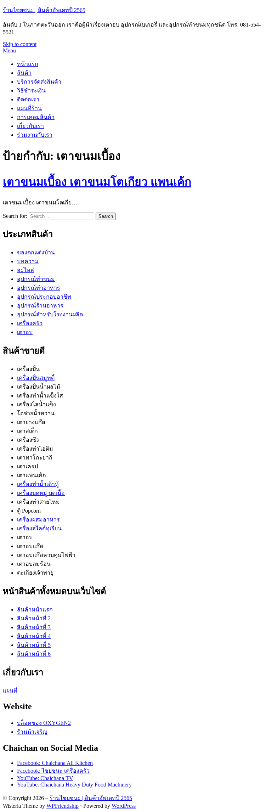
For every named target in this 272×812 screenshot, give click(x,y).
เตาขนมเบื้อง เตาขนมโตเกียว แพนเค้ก (97, 181)
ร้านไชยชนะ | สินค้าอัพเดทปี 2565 (44, 10)
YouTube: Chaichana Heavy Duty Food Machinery (74, 785)
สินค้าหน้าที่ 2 (34, 618)
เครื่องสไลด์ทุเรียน (39, 528)
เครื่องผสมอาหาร (38, 520)
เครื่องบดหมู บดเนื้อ (41, 493)
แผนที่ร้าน (29, 108)
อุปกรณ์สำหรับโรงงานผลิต (50, 314)
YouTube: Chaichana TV (45, 778)
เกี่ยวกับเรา (30, 126)
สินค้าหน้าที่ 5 (34, 645)
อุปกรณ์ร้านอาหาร (40, 306)
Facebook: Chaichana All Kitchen (55, 763)
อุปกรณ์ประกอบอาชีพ (44, 297)
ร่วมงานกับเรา (34, 135)
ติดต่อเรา (28, 99)
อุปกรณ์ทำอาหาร (38, 288)
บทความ (28, 261)
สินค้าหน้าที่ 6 (34, 654)
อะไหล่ (25, 270)
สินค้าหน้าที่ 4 (34, 636)
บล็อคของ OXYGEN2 (44, 723)
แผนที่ (10, 691)
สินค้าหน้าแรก (35, 610)
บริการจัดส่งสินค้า (39, 82)
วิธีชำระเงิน (31, 91)
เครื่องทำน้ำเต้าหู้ (38, 484)
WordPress (124, 806)
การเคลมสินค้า (36, 117)
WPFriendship (62, 806)
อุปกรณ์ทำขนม (36, 279)
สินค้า (24, 73)
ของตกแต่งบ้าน (36, 252)
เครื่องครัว (29, 323)
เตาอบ (25, 332)
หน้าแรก (27, 64)
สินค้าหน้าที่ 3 (34, 627)
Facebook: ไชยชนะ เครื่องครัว (53, 771)
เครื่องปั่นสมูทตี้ (36, 378)
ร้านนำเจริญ (32, 732)
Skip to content (19, 44)
